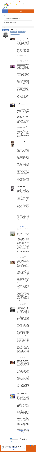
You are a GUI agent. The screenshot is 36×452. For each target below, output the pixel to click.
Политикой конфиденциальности (12, 447)
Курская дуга (19, 36)
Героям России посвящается (22, 231)
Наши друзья (21, 11)
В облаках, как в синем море (22, 393)
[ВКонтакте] (30, 445)
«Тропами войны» (25, 58)
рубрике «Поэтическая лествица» (23, 430)
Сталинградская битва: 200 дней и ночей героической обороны (23, 308)
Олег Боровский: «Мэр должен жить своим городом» (23, 65)
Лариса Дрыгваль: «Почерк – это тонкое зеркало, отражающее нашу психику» (23, 142)
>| (11, 441)
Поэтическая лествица (22, 31)
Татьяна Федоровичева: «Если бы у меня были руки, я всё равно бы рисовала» (23, 261)
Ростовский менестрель (21, 186)
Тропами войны (13, 32)
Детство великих (13, 31)
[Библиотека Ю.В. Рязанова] (5, 35)
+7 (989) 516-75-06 (30, 1)
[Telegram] (33, 445)
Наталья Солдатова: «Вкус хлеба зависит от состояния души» (23, 361)
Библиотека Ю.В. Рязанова (5, 30)
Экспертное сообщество (5, 10)
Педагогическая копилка (15, 34)
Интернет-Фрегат (20, 451)
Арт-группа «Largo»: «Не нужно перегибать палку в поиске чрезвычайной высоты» (23, 103)
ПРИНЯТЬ (13, 449)
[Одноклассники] (32, 445)
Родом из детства (21, 32)
